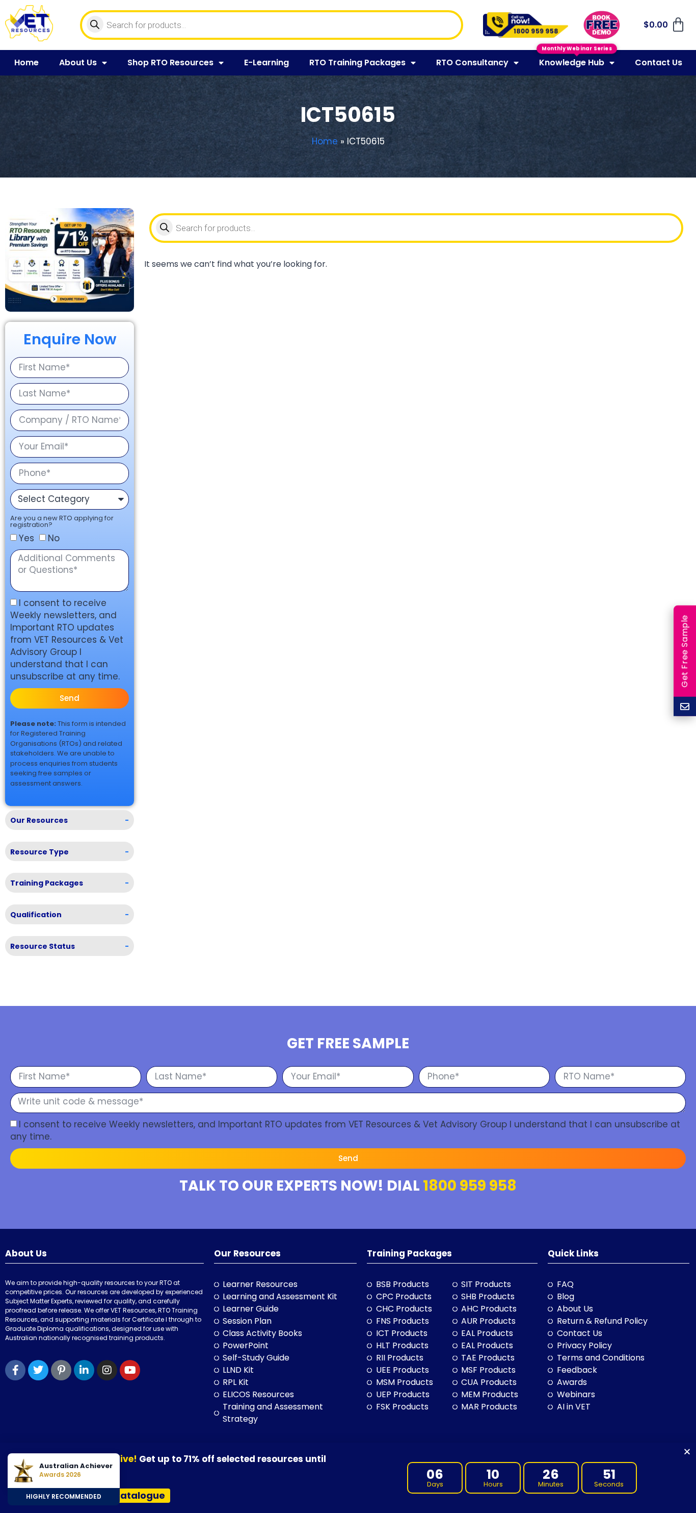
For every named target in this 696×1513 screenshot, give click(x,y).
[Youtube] (130, 1370)
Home (26, 62)
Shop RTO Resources (170, 62)
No (54, 538)
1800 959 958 (470, 1186)
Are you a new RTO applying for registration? (62, 521)
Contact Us (658, 62)
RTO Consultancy (472, 62)
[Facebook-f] (15, 1370)
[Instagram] (107, 1370)
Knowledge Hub (571, 62)
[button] (687, 1451)
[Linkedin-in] (84, 1370)
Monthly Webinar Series (577, 50)
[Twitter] (38, 1370)
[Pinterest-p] (61, 1370)
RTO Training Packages (357, 62)
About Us (78, 62)
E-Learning (266, 62)
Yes (26, 538)
